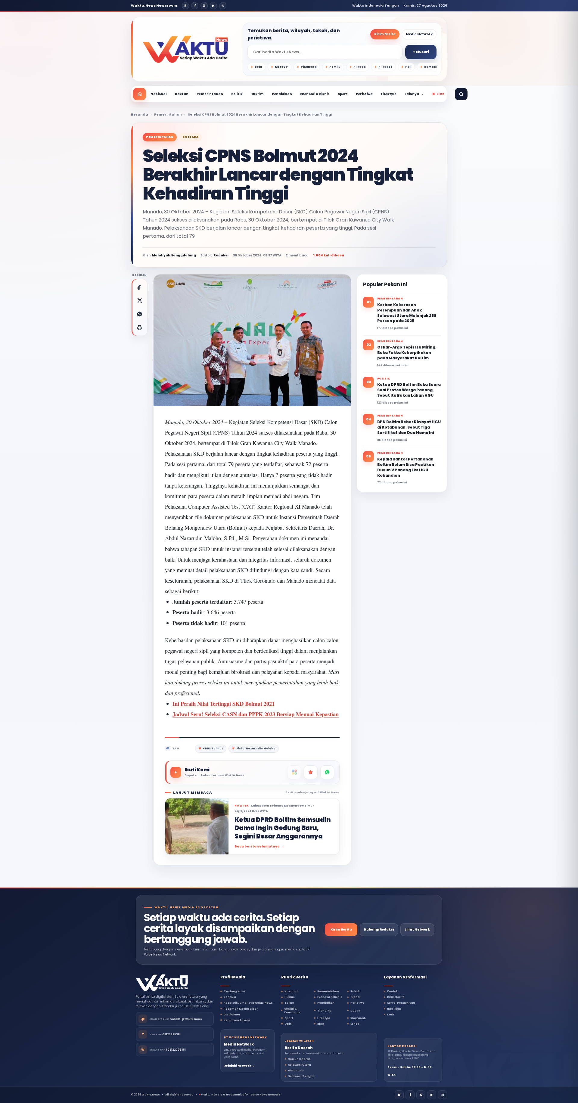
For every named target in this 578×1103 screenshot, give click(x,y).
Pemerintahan (210, 94)
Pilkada (359, 67)
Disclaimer (232, 1014)
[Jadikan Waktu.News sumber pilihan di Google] (311, 772)
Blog (320, 1024)
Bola (258, 67)
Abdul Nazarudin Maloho (255, 748)
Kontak (392, 991)
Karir (390, 1014)
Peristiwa (364, 94)
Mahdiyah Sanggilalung (174, 255)
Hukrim (257, 94)
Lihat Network (417, 929)
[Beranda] (139, 94)
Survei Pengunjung (401, 1003)
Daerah (181, 94)
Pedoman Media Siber (241, 1009)
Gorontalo (296, 1070)
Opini (288, 1024)
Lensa (354, 1024)
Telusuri (421, 51)
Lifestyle (388, 94)
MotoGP (281, 67)
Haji (408, 67)
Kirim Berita (385, 34)
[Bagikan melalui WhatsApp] (139, 314)
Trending (324, 1010)
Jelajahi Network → (239, 1065)
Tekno (289, 1003)
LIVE (440, 94)
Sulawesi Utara (299, 1065)
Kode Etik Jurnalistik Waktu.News (248, 1003)
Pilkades (385, 67)
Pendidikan (282, 94)
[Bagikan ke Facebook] (139, 287)
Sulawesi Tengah (301, 1076)
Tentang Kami (234, 991)
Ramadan (432, 67)
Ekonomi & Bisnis (315, 94)
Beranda (139, 114)
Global (355, 997)
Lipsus (355, 1010)
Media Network (419, 34)
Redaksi (230, 997)
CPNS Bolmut (213, 748)
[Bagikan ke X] (139, 300)
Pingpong (308, 67)
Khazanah (358, 1018)
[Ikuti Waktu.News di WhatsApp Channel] (327, 772)
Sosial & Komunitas (292, 1010)
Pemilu (334, 67)
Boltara (190, 137)
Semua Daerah (299, 1059)
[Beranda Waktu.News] (185, 49)
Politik (236, 94)
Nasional (159, 94)
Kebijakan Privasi (237, 1020)
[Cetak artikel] (139, 327)
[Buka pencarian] (461, 94)
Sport (343, 94)
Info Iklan (394, 1009)
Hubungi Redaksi (379, 929)
